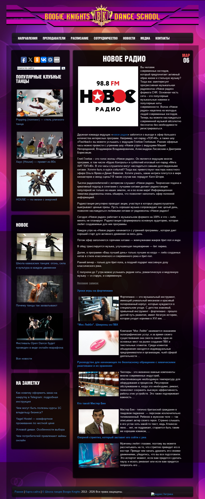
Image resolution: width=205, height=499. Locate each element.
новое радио (120, 134)
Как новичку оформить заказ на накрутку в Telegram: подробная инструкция (37, 397)
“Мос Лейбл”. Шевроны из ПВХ (97, 324)
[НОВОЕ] (41, 225)
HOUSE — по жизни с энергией (36, 199)
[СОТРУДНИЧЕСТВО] (106, 38)
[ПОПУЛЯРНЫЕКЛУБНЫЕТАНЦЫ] (41, 79)
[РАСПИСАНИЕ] (79, 38)
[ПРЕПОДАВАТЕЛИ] (54, 38)
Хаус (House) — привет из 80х (36, 161)
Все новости (24, 358)
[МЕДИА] (145, 38)
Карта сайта (32, 491)
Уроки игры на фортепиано (95, 290)
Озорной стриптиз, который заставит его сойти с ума (111, 437)
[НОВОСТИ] (129, 38)
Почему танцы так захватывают (36, 305)
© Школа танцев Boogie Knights (61, 491)
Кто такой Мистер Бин (91, 403)
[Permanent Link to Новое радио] (124, 59)
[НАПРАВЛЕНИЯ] (27, 38)
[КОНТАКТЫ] (162, 38)
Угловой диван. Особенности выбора (40, 429)
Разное (19, 491)
